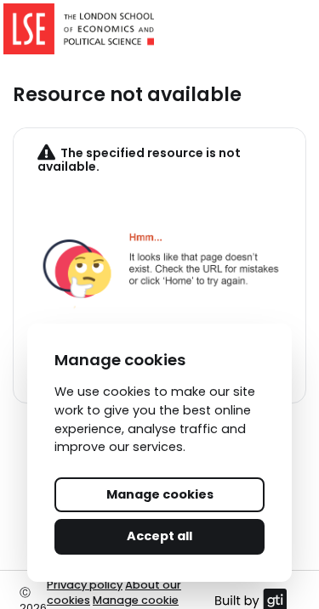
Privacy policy (84, 585)
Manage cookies (160, 494)
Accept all (159, 535)
